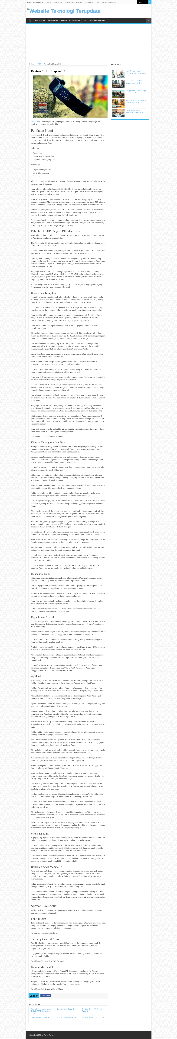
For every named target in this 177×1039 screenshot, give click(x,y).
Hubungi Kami (57, 2)
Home (49, 2)
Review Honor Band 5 (65, 1009)
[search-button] (149, 2)
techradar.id (35, 121)
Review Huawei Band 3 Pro (67, 1017)
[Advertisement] (88, 44)
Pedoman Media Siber (108, 2)
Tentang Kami (69, 2)
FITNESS (39, 64)
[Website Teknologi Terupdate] (64, 11)
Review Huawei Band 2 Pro (93, 1017)
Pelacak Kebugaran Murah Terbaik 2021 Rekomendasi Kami (41, 1011)
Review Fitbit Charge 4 (40, 1017)
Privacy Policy (88, 2)
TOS (97, 2)
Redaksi (79, 2)
